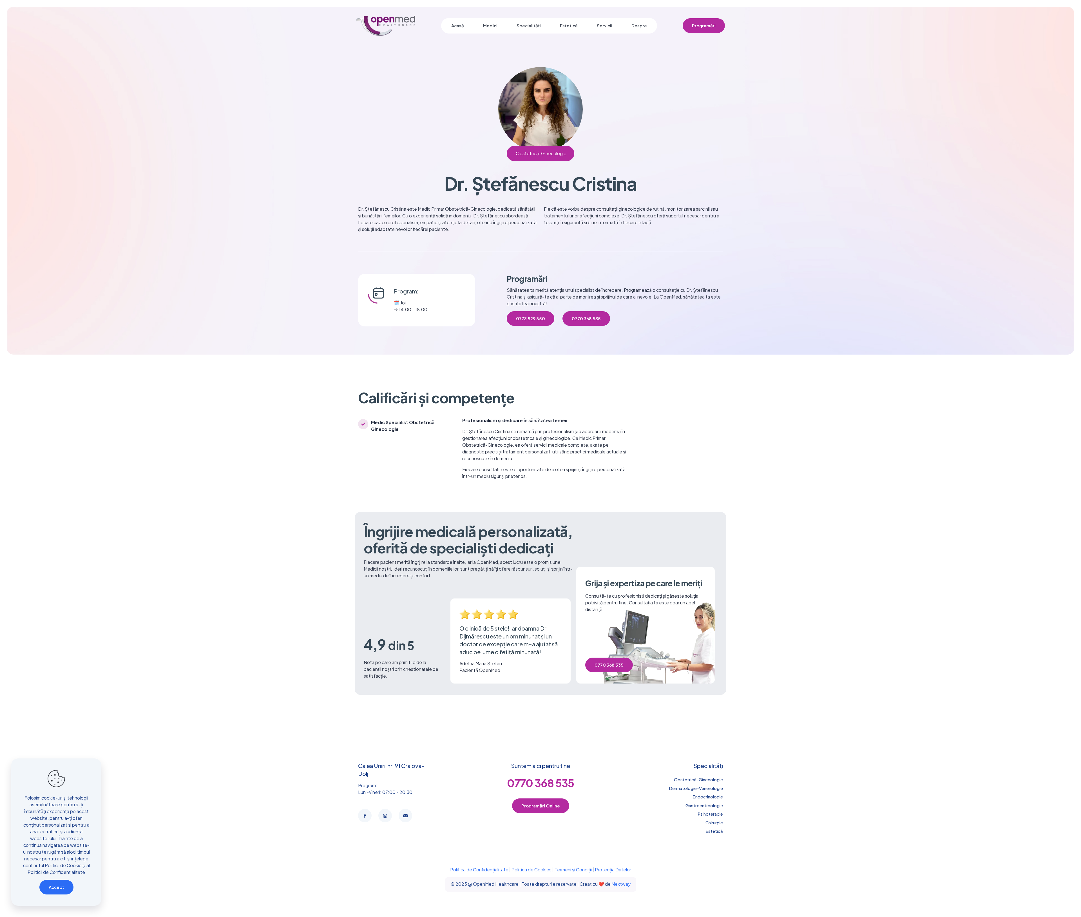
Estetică (714, 831)
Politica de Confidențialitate (479, 870)
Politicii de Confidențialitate (56, 872)
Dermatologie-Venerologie (696, 788)
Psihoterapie (710, 813)
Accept (56, 887)
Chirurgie (714, 822)
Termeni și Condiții (573, 870)
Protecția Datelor (613, 870)
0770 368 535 (540, 782)
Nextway (621, 884)
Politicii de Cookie (63, 865)
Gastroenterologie (704, 805)
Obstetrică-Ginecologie (698, 779)
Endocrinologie (708, 796)
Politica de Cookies (531, 870)
